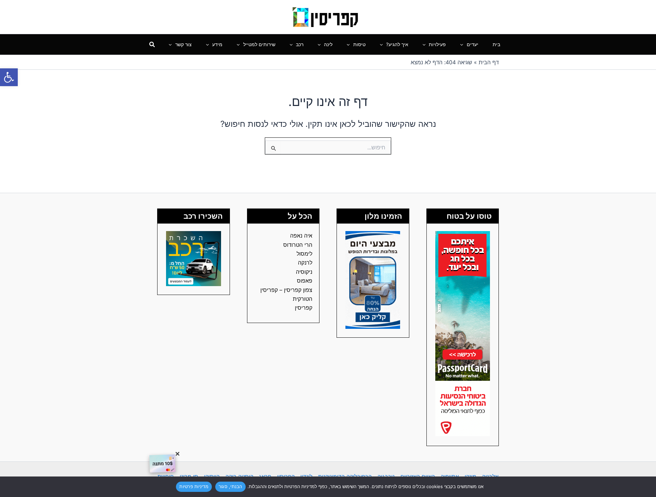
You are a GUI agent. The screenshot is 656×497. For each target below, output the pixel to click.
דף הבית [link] (489, 62)
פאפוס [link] (304, 280)
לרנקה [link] (305, 262)
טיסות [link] (359, 44)
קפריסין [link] (303, 307)
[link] (9, 77)
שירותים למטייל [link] (259, 44)
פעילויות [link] (437, 44)
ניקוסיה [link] (304, 271)
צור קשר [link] (183, 44)
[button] (463, 44)
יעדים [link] (472, 44)
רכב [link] (299, 44)
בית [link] (496, 44)
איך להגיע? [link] (397, 44)
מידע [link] (217, 44)
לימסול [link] (304, 253)
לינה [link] (328, 44)
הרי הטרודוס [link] (297, 244)
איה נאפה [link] (301, 235)
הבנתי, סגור (230, 486)
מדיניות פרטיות (193, 486)
